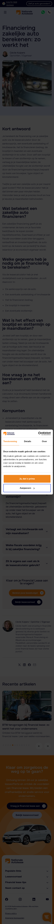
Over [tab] (44, 441)
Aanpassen (25, 488)
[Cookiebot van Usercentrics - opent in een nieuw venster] (38, 433)
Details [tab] (27, 441)
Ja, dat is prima (27, 478)
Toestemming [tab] (10, 441)
